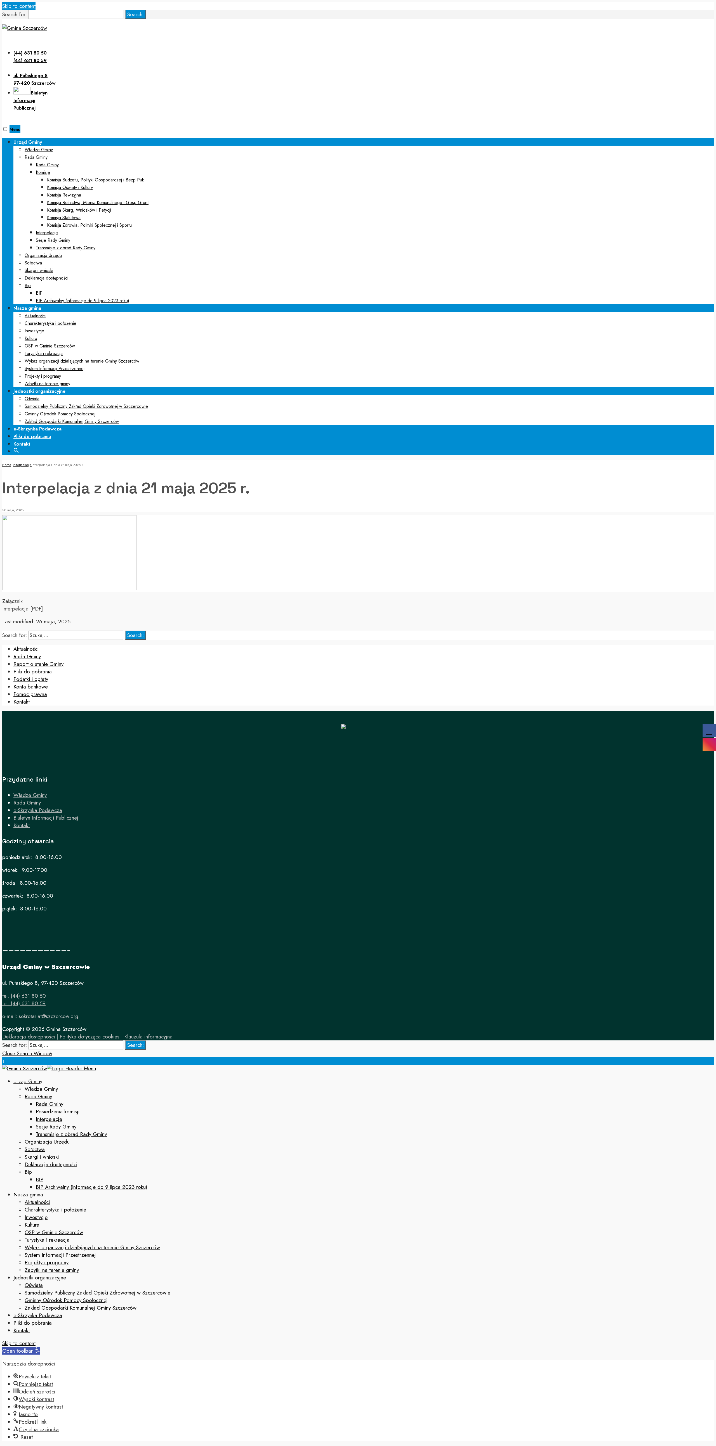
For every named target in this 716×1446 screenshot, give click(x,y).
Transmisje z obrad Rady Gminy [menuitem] (71, 1134)
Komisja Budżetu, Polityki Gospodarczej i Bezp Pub (96, 180)
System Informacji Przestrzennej (54, 368)
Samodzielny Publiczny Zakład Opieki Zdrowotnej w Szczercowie (86, 406)
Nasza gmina (27, 308)
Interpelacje (47, 232)
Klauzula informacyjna (148, 1036)
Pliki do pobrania (32, 436)
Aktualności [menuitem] (37, 1202)
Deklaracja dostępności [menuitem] (51, 1164)
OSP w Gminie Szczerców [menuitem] (54, 1232)
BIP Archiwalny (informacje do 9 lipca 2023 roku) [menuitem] (91, 1187)
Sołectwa (33, 263)
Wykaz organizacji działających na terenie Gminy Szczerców (82, 361)
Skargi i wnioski (39, 270)
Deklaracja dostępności (46, 278)
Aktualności (35, 316)
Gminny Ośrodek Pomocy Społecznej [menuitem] (66, 1300)
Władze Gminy (39, 149)
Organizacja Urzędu (43, 255)
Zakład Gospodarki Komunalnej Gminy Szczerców (72, 421)
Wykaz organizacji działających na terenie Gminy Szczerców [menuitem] (92, 1247)
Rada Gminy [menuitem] (38, 1096)
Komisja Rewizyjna (64, 195)
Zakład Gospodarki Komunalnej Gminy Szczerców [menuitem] (80, 1308)
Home (6, 465)
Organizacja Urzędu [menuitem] (47, 1142)
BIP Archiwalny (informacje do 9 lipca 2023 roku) (82, 300)
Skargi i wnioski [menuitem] (42, 1157)
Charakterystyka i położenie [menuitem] (55, 1209)
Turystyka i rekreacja (44, 353)
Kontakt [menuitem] (21, 1330)
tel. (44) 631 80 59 (24, 1003)
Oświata (32, 399)
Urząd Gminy (27, 142)
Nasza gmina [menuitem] (28, 1194)
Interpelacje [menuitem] (49, 1119)
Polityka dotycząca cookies (89, 1036)
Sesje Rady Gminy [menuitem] (56, 1126)
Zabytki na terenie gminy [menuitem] (52, 1270)
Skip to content (19, 6)
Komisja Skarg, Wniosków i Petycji (79, 210)
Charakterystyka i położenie (50, 323)
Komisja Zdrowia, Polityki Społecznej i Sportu (89, 225)
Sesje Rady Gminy (53, 240)
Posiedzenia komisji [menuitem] (57, 1111)
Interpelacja (15, 608)
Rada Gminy (36, 157)
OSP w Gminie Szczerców (50, 346)
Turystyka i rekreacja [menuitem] (47, 1240)
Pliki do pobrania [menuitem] (32, 1323)
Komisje (43, 172)
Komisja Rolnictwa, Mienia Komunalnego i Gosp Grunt (98, 202)
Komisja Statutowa (64, 217)
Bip (28, 285)
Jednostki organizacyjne (39, 391)
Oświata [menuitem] (34, 1285)
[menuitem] (363, 221)
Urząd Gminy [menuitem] (27, 1081)
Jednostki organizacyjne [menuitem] (39, 1277)
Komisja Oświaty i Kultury (70, 187)
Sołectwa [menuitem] (35, 1149)
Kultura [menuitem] (32, 1225)
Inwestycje (34, 331)
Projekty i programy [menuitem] (47, 1262)
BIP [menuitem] (39, 1179)
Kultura (31, 338)
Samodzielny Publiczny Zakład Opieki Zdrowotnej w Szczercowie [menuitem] (97, 1292)
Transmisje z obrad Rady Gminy (65, 248)
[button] (16, 449)
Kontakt (21, 444)
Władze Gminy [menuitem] (41, 1089)
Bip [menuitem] (28, 1172)
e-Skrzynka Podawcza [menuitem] (37, 1315)
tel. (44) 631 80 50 (24, 996)
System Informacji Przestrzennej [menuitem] (60, 1255)
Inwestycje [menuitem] (36, 1217)
